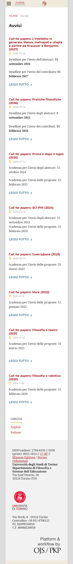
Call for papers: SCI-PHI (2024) (31, 207)
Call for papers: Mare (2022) (29, 292)
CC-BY (44, 454)
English (16, 427)
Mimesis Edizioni (23, 457)
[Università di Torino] (19, 511)
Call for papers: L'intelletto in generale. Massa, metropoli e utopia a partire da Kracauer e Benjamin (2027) (35, 44)
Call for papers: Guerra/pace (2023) (34, 254)
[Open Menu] (8, 3)
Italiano (16, 432)
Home (13, 16)
